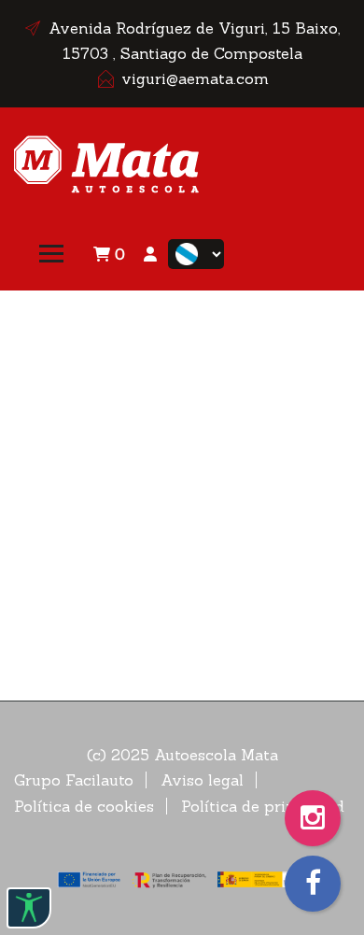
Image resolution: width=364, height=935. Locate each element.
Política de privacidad (262, 806)
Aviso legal (202, 780)
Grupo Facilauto (73, 780)
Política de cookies (84, 806)
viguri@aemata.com (195, 78)
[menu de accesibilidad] (29, 907)
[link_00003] (107, 161)
